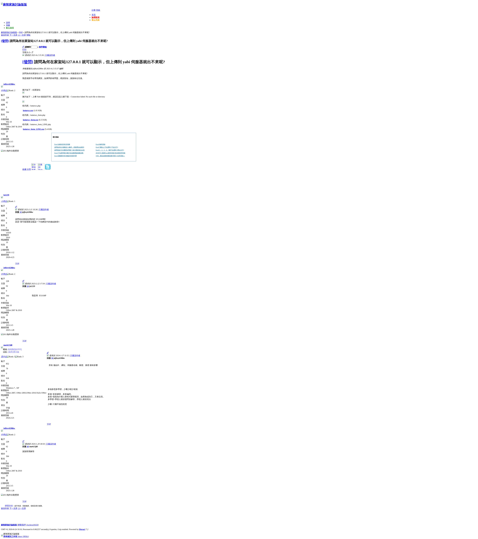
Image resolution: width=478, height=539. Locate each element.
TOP (17, 263)
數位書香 (10, 28)
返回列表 (5, 35)
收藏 (24, 169)
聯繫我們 (22, 525)
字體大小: (26, 52)
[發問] (5, 41)
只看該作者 (50, 55)
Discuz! (82, 529)
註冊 (94, 10)
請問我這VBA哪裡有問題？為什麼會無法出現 (69, 150)
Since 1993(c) (16, 536)
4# (28, 446)
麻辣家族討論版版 (9, 32)
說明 (8, 23)
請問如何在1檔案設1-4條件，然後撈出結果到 (69, 147)
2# (28, 286)
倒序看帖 (43, 47)
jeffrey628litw (9, 84)
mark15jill (7, 345)
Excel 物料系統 (100, 144)
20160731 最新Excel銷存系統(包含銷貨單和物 (110, 153)
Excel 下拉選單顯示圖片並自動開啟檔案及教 (68, 153)
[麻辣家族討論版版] (14, 4)
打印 (24, 50)
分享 (29, 169)
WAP (36, 525)
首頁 (94, 15)
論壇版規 (96, 17)
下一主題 (13, 35)
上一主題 (22, 35)
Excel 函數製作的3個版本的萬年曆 (65, 156)
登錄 (98, 10)
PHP (21, 32)
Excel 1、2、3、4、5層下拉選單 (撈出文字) (110, 150)
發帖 (28, 35)
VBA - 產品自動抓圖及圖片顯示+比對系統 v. (110, 156)
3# (52, 358)
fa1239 (6, 195)
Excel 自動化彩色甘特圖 (62, 144)
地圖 (8, 25)
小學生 (4, 201)
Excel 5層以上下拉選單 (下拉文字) (107, 147)
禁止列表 (96, 20)
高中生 (4, 357)
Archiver (30, 525)
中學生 (4, 90)
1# (21, 212)
